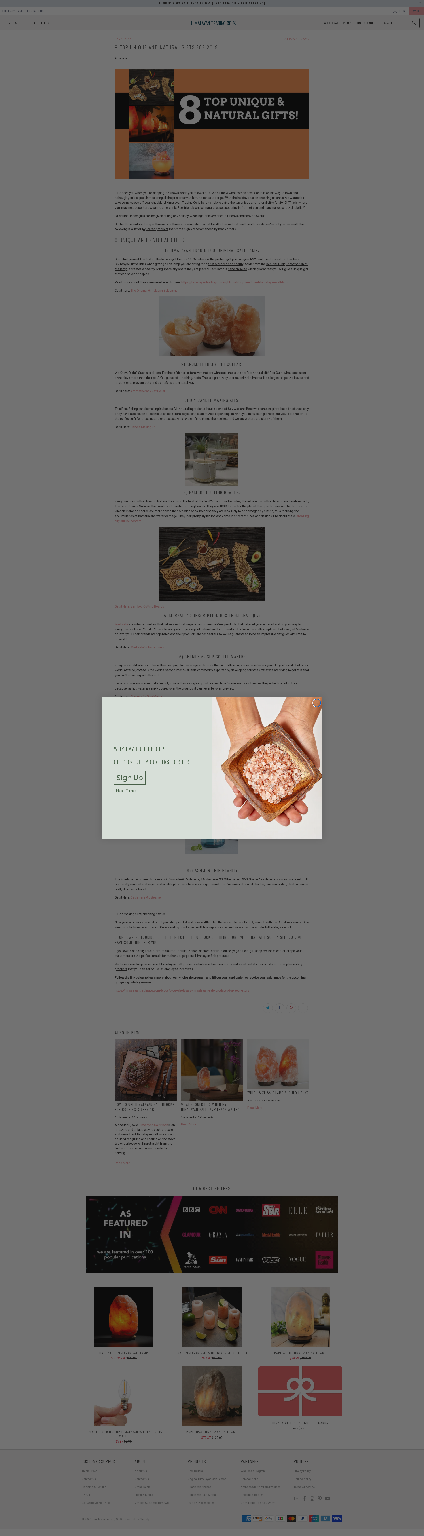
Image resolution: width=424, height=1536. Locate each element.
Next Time (126, 790)
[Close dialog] (317, 703)
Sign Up (130, 778)
